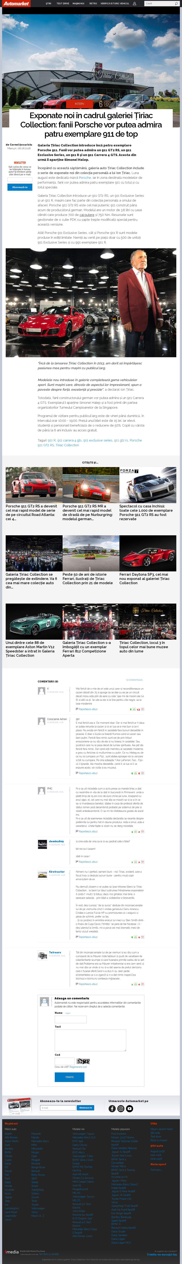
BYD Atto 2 (79, 1152)
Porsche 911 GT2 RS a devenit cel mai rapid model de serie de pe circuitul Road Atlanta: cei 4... (31, 512)
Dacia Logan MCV (121, 1242)
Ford (7, 1178)
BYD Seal (78, 1141)
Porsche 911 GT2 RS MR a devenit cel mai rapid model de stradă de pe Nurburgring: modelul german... (88, 512)
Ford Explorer (118, 1133)
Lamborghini (12, 1208)
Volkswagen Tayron (83, 1196)
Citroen (8, 1156)
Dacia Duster (118, 1231)
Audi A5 (77, 1185)
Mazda (35, 1137)
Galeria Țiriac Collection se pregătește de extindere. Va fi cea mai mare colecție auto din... (31, 580)
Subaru (35, 1193)
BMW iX (116, 1224)
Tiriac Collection (67, 445)
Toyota (35, 1204)
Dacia (8, 1163)
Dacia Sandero (119, 1235)
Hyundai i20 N (119, 1176)
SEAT (34, 1178)
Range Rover (38, 1167)
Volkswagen (38, 1208)
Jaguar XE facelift (120, 1195)
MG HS (76, 1192)
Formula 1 (156, 1169)
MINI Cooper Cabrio (83, 1181)
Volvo (34, 1212)
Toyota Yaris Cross (121, 1155)
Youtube (129, 1108)
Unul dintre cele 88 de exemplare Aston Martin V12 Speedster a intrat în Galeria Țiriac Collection (30, 649)
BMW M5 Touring (82, 1166)
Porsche (85, 178)
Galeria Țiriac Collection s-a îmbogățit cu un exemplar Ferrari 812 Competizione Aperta (87, 649)
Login (134, 3)
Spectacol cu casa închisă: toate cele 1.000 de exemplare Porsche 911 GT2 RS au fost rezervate (146, 512)
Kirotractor (57, 871)
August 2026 (158, 1151)
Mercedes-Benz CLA (84, 1137)
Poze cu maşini (159, 1140)
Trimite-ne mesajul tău (162, 1254)
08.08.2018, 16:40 (56, 692)
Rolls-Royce (38, 1174)
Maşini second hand (161, 1129)
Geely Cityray (80, 1145)
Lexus (8, 1219)
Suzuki (35, 1197)
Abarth (8, 1133)
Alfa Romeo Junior (83, 1236)
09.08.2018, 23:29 (58, 956)
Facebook (112, 1108)
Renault (35, 1171)
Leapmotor (11, 1215)
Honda (8, 1186)
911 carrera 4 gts (69, 440)
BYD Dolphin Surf (82, 1218)
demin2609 (56, 841)
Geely (8, 1182)
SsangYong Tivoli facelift (124, 1205)
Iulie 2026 (156, 1155)
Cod (57, 1054)
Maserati (36, 1133)
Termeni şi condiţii (49, 1254)
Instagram (120, 1108)
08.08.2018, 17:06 (56, 722)
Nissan (35, 1152)
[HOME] (16, 3)
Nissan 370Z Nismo (122, 1137)
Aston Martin (12, 1141)
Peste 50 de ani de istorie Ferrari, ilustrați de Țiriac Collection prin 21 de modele (88, 578)
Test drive (156, 1136)
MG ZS (76, 1200)
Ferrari (8, 1171)
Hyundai (9, 1189)
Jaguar (8, 1197)
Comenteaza (136, 680)
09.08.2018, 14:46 (58, 875)
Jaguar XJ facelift (120, 1151)
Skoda (34, 1182)
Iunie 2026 (156, 1158)
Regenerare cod (78, 1066)
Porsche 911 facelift (83, 1214)
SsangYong (37, 1189)
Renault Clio (79, 1148)
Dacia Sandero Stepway (124, 1148)
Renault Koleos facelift (123, 1227)
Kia (6, 1204)
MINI (34, 1145)
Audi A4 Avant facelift (123, 1209)
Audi (7, 1145)
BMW (8, 1152)
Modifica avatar (44, 1002)
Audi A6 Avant (80, 1174)
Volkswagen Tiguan (83, 1133)
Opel (34, 1156)
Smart (34, 1186)
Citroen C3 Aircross (83, 1178)
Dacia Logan (118, 1239)
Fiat (7, 1174)
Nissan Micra (118, 1166)
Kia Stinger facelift (121, 1213)
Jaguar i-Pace (118, 1180)
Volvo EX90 (79, 1211)
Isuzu (8, 1193)
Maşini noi (11, 1123)
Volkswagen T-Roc (83, 1156)
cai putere (87, 215)
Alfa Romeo (11, 1137)
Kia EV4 (77, 1170)
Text (58, 1026)
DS (6, 1167)
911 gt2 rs (121, 440)
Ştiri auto (155, 1132)
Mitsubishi (37, 1148)
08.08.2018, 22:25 (56, 792)
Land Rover (11, 1212)
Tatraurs (55, 952)
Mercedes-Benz (40, 1141)
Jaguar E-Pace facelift (123, 1191)
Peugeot (35, 1159)
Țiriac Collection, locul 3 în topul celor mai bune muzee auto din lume (143, 647)
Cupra (8, 1159)
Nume (59, 1012)
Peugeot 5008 (80, 1189)
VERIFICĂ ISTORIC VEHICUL (115, 3)
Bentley (9, 1148)
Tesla (34, 1200)
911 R (52, 440)
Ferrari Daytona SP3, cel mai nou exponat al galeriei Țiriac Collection (144, 578)
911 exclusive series (97, 440)
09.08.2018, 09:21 (58, 844)
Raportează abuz (88, 709)
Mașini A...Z (37, 1215)
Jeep (7, 1200)
